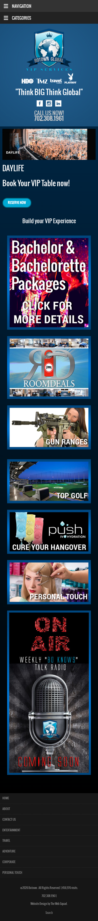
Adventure (8, 851)
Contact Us (9, 819)
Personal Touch (12, 872)
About (6, 808)
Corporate (8, 862)
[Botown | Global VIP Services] (49, 49)
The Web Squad (59, 903)
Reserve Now (17, 203)
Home (5, 798)
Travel (6, 840)
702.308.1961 (49, 896)
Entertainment (11, 830)
